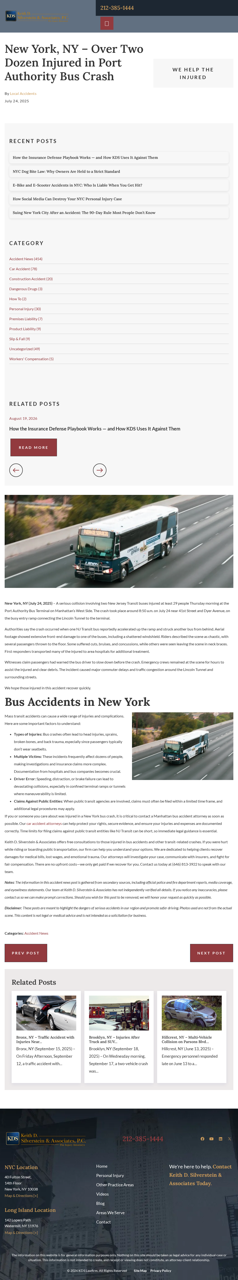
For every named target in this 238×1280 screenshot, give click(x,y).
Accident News (36, 933)
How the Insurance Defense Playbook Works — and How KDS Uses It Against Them (85, 157)
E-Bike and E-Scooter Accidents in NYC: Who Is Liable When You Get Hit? (77, 185)
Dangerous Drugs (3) (26, 289)
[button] (16, 470)
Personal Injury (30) (25, 309)
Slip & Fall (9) (19, 339)
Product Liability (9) (25, 329)
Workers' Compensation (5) (31, 359)
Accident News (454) (26, 259)
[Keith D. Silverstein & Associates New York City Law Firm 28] (229, 1139)
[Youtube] (211, 1139)
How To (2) (17, 299)
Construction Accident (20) (31, 279)
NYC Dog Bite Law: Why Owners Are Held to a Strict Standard (66, 171)
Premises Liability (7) (26, 319)
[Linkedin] (220, 1139)
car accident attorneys (44, 823)
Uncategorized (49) (24, 349)
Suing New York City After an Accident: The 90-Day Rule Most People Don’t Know (84, 212)
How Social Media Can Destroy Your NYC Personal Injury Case (67, 199)
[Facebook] (202, 1139)
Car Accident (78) (23, 269)
